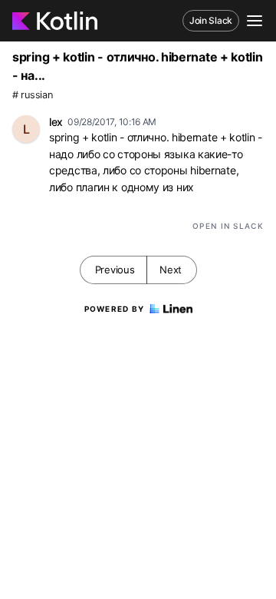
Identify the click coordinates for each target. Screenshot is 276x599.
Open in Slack (228, 225)
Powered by (114, 308)
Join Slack (210, 20)
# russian (32, 95)
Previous (115, 269)
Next (170, 269)
